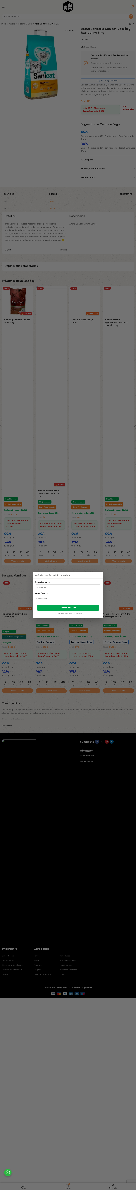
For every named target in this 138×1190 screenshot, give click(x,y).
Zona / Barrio (41, 593)
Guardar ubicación (68, 608)
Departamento (42, 582)
